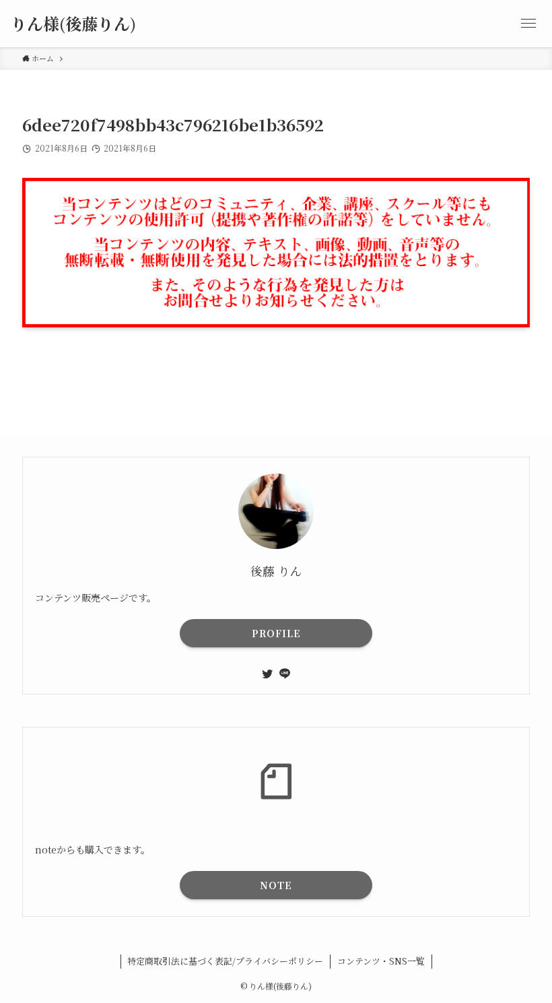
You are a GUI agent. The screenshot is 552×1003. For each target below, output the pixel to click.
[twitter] (267, 673)
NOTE (276, 885)
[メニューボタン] (528, 23)
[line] (284, 673)
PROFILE (276, 633)
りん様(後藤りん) (73, 23)
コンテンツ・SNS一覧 (381, 961)
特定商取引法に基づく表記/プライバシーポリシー (225, 961)
